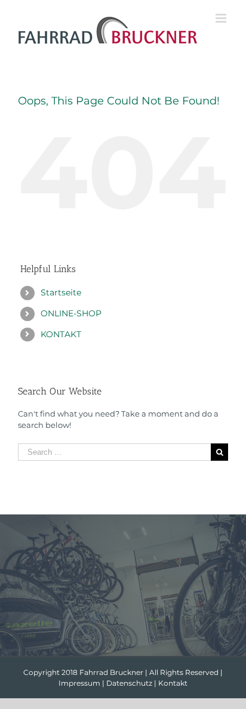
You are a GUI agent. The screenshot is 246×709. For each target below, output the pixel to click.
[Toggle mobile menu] (222, 18)
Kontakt (172, 683)
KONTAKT (61, 334)
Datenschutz (129, 683)
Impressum (79, 683)
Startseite (61, 292)
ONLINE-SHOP (71, 313)
